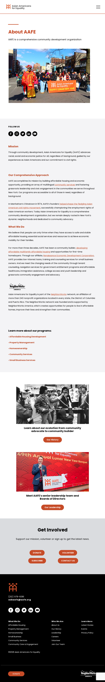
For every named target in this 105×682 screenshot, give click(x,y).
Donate (37, 552)
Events (84, 629)
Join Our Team (58, 644)
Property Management (21, 342)
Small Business (14, 636)
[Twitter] (22, 133)
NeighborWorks (58, 294)
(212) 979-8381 (16, 596)
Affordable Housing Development (27, 336)
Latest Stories (87, 625)
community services (65, 184)
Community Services (20, 354)
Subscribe (37, 560)
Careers (55, 636)
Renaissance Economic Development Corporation (68, 255)
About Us (55, 625)
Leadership (56, 632)
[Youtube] (34, 133)
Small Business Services (22, 360)
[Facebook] (10, 133)
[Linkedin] (28, 133)
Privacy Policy (87, 632)
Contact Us (68, 560)
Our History (56, 629)
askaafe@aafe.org (19, 599)
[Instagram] (16, 133)
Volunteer (68, 552)
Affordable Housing (16, 625)
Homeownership (18, 348)
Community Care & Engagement (23, 644)
